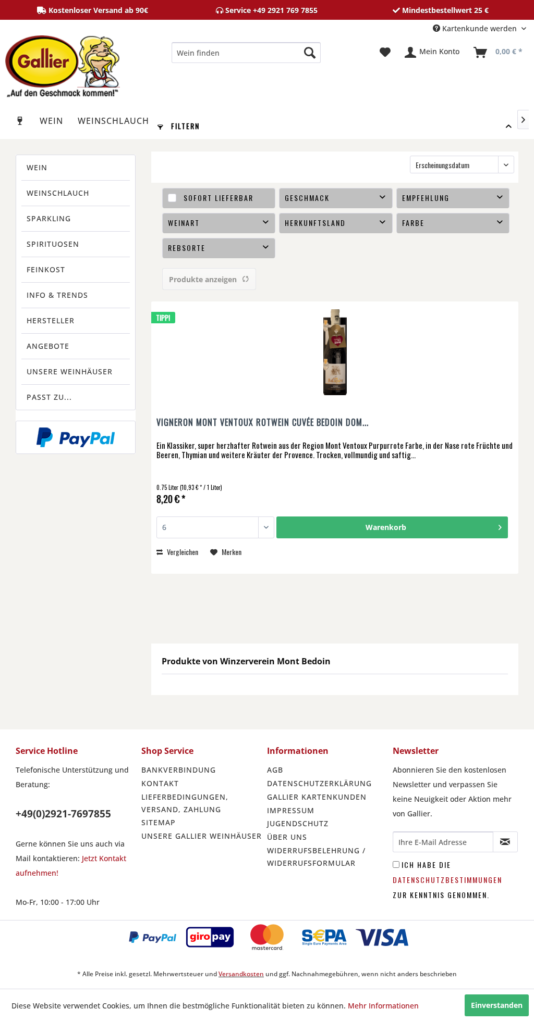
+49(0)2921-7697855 (63, 814)
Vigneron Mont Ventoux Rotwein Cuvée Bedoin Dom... (262, 422)
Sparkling (49, 218)
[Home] (20, 120)
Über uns (287, 837)
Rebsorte (186, 247)
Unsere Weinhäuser (70, 371)
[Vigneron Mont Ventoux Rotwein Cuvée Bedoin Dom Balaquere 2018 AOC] (334, 353)
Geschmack (307, 197)
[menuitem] (246, 52)
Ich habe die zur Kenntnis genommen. (447, 879)
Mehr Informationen (383, 1006)
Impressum (290, 810)
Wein (37, 167)
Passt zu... (49, 397)
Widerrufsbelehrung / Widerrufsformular (316, 857)
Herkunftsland (315, 222)
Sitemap (158, 822)
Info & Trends (57, 295)
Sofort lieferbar (218, 197)
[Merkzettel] (385, 52)
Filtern (184, 125)
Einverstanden (497, 1005)
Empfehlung (426, 197)
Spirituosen (53, 244)
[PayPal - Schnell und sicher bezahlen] (75, 437)
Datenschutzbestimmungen (447, 879)
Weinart (184, 222)
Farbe (413, 222)
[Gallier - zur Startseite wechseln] (62, 55)
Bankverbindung (178, 770)
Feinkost (46, 269)
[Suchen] (310, 52)
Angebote (48, 346)
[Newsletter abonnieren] (505, 841)
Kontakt (160, 783)
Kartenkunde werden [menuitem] (479, 28)
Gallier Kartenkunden (317, 797)
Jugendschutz (298, 823)
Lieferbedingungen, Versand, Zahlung (184, 803)
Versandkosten (241, 973)
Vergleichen (181, 551)
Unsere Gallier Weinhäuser (201, 836)
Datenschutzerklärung (319, 783)
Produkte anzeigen (203, 279)
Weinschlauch (58, 193)
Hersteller (51, 320)
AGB (275, 770)
